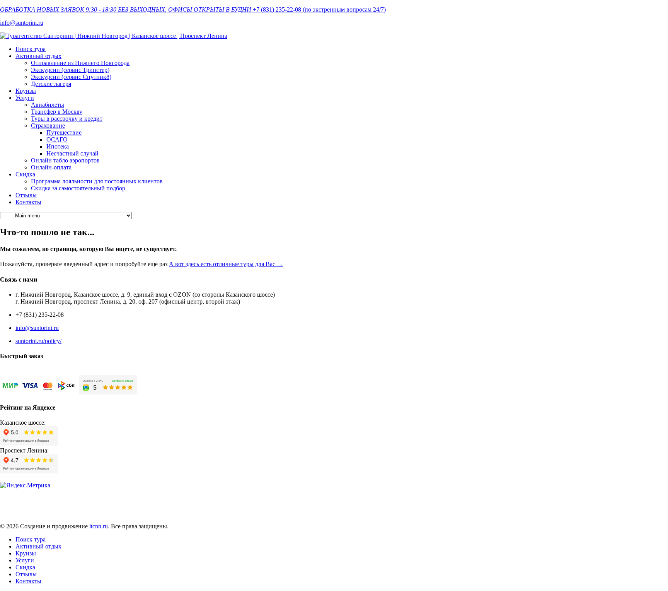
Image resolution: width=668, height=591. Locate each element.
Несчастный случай (72, 153)
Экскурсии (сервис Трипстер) (70, 70)
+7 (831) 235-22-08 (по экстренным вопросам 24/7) (319, 9)
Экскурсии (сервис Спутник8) (71, 76)
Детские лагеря (51, 83)
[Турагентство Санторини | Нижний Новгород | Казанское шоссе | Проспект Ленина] (113, 35)
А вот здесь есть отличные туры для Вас (226, 264)
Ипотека (57, 146)
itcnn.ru (98, 526)
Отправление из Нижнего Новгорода (80, 63)
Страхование (48, 125)
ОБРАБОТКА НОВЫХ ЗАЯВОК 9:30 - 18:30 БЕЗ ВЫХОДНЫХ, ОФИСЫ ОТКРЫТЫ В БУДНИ (125, 9)
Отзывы (26, 195)
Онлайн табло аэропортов (65, 160)
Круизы (25, 90)
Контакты (28, 202)
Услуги (24, 97)
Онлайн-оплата (51, 167)
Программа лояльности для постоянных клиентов (97, 181)
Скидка (25, 174)
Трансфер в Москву (56, 111)
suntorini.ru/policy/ (38, 341)
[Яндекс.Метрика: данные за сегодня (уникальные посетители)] (25, 485)
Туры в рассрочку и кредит (66, 118)
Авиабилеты (47, 104)
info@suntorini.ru (21, 22)
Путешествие (64, 132)
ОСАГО (57, 139)
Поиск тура (30, 49)
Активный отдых (38, 56)
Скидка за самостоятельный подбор (78, 188)
